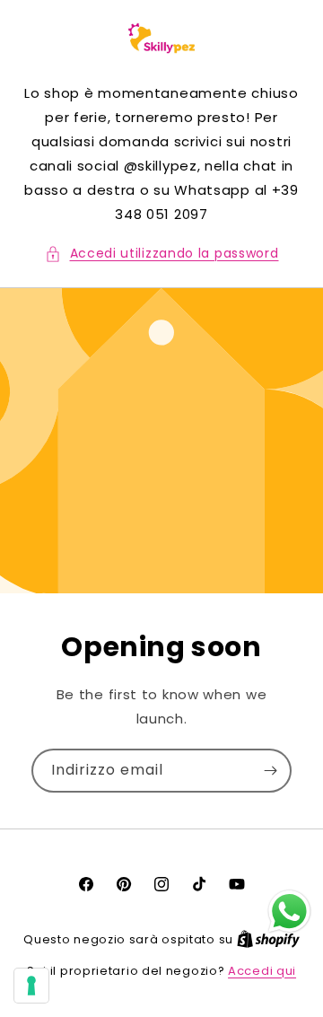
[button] (162, 253)
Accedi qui (262, 970)
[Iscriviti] (270, 771)
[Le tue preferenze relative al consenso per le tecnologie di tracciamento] (31, 986)
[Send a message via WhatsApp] (289, 911)
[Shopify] (268, 939)
